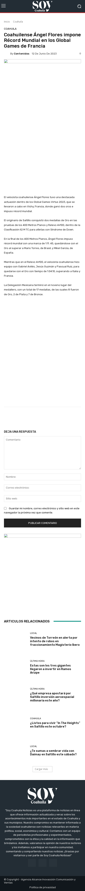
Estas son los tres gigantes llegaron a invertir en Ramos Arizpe (50, 669)
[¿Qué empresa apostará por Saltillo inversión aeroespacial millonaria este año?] (15, 695)
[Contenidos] (7, 53)
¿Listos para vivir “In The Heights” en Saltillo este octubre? (55, 724)
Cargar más (41, 769)
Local (33, 633)
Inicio (7, 21)
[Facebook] (32, 863)
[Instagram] (42, 863)
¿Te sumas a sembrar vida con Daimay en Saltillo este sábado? (53, 752)
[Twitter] (53, 863)
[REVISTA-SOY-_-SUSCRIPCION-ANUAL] (42, 572)
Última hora (37, 661)
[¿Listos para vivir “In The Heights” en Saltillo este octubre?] (15, 722)
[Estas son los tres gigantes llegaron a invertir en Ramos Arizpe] (15, 667)
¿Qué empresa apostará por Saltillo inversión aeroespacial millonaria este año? (52, 697)
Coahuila (18, 21)
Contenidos (21, 53)
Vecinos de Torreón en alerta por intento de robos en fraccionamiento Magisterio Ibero (55, 641)
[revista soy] (42, 67)
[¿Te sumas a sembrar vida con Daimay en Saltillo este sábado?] (15, 750)
